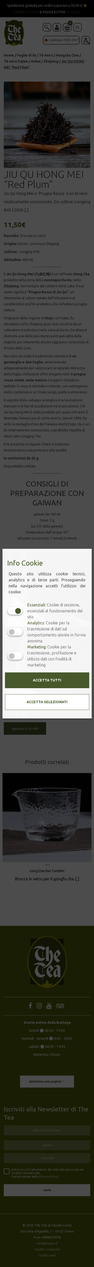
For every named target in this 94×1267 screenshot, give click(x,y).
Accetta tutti (47, 680)
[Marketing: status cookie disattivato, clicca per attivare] (14, 656)
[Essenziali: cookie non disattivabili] (14, 611)
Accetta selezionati (47, 702)
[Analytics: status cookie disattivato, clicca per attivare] (14, 632)
